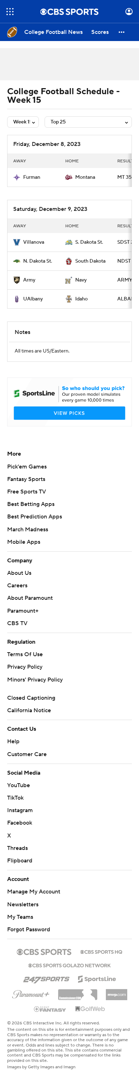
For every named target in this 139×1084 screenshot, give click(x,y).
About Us (19, 581)
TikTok (15, 806)
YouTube (18, 793)
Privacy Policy (24, 675)
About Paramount (30, 606)
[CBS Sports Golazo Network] (69, 973)
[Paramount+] (31, 1001)
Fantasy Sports (26, 487)
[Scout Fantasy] (50, 1017)
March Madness (27, 538)
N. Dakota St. (37, 261)
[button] (10, 11)
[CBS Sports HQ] (101, 959)
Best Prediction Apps (34, 525)
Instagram (20, 818)
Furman (31, 177)
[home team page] (16, 177)
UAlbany (33, 299)
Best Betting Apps (31, 512)
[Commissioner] (77, 1000)
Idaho (81, 299)
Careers (17, 594)
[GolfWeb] (90, 1017)
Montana (85, 177)
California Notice (29, 719)
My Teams (20, 925)
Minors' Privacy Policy (35, 688)
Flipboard (19, 869)
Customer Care (27, 762)
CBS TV (17, 631)
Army (29, 280)
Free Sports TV (26, 500)
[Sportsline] (97, 986)
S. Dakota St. (89, 242)
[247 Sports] (46, 986)
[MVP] (116, 1000)
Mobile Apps (23, 550)
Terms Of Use (25, 663)
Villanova (33, 242)
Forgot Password (28, 938)
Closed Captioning (31, 706)
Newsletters (22, 913)
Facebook (19, 831)
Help (13, 750)
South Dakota (90, 261)
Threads (17, 856)
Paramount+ (22, 619)
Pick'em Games (27, 475)
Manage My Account (33, 900)
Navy (81, 280)
